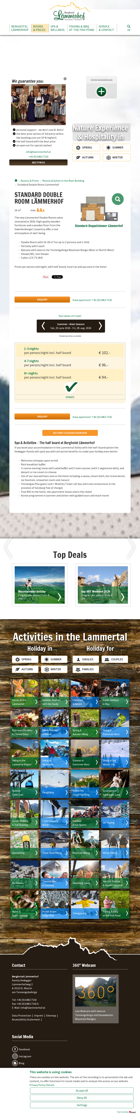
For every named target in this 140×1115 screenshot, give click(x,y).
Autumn (88, 157)
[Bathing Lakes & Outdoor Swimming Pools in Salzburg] (85, 874)
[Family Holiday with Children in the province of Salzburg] (55, 693)
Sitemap (51, 1015)
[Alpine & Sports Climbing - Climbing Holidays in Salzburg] (24, 905)
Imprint (38, 1015)
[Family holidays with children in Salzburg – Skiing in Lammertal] (55, 723)
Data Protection (21, 1015)
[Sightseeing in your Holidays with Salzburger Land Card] (115, 784)
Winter (117, 157)
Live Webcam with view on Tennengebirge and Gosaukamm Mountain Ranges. (94, 1014)
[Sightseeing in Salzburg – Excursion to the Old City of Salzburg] (85, 784)
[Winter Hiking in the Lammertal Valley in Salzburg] (115, 844)
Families (88, 669)
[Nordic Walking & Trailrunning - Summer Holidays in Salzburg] (24, 814)
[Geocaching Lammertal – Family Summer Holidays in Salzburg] (24, 844)
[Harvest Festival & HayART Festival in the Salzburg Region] (115, 874)
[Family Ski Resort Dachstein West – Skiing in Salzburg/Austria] (115, 723)
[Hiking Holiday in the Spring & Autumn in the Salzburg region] (85, 723)
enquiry (42, 299)
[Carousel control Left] (76, 218)
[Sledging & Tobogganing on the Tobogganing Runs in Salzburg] (85, 905)
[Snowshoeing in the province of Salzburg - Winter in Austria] (55, 844)
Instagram (25, 1056)
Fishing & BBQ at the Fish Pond (81, 28)
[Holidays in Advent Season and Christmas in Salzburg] (85, 693)
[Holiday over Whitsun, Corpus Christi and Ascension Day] (115, 693)
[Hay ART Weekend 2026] (103, 585)
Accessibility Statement (26, 1019)
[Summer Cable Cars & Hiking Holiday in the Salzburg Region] (24, 784)
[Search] (128, 26)
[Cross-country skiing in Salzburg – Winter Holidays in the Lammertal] (55, 814)
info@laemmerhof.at (38, 151)
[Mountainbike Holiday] (40, 585)
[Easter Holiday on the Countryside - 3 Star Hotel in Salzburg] (24, 693)
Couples (117, 659)
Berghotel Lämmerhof (20, 28)
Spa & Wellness (58, 28)
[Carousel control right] (121, 218)
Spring (87, 147)
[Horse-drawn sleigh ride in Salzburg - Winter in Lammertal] (55, 905)
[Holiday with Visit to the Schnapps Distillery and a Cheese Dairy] (24, 723)
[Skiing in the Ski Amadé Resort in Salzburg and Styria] (55, 754)
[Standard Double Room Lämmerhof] (98, 211)
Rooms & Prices (39, 28)
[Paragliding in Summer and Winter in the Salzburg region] (55, 784)
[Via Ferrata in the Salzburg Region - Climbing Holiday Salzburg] (24, 874)
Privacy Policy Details (42, 1085)
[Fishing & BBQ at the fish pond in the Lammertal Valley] (115, 905)
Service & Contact (106, 28)
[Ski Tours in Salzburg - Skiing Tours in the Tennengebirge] (115, 814)
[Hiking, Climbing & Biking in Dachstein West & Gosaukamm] (85, 754)
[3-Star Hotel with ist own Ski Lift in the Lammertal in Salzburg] (115, 754)
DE (129, 30)
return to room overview (70, 432)
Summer (117, 147)
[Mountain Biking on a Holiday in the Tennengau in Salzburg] (85, 844)
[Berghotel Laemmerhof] (16, 180)
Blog (21, 1063)
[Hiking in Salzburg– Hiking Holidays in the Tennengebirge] (24, 754)
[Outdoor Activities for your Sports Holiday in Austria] (85, 814)
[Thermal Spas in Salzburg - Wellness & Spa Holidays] (55, 874)
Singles (87, 659)
